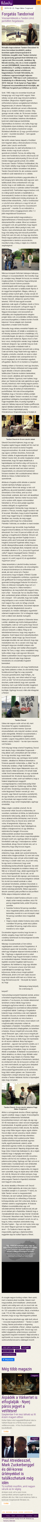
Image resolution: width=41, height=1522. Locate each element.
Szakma (36, 1516)
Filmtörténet (29, 1516)
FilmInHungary (20, 1516)
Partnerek (9, 1512)
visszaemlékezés (9, 1354)
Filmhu (8, 1516)
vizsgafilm (25, 1347)
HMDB (13, 1516)
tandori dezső (8, 1351)
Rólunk (15, 1512)
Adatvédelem (28, 1512)
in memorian (20, 1351)
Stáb (3, 1512)
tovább (6, 1432)
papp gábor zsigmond (11, 1347)
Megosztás (9, 1359)
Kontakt (20, 1512)
